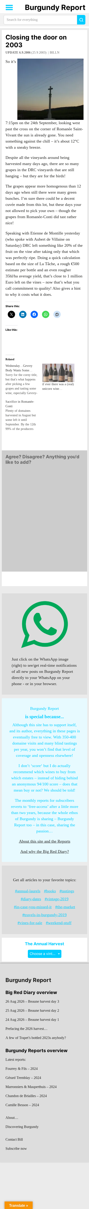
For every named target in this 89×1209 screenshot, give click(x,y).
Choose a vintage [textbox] (44, 954)
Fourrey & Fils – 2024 (21, 1069)
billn (54, 52)
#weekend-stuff (58, 922)
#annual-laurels (27, 891)
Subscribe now (16, 1148)
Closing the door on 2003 (36, 41)
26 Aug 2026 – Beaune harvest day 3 (32, 1001)
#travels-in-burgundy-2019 (44, 915)
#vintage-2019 (56, 899)
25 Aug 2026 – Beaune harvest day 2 (32, 1010)
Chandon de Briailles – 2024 (26, 1096)
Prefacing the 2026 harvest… (26, 1029)
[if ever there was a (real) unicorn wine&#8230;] (58, 373)
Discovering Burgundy (22, 1127)
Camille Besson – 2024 (22, 1105)
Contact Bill (14, 1139)
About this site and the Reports (44, 841)
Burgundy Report (55, 7)
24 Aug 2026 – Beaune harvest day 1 (32, 1019)
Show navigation (9, 7)
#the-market (65, 907)
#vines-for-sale (30, 922)
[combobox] (44, 954)
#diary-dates (31, 899)
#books (50, 891)
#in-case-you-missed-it (33, 907)
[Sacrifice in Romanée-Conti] (23, 415)
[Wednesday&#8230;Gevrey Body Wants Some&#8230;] (23, 379)
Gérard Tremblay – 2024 (23, 1078)
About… (11, 1118)
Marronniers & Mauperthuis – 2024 (31, 1087)
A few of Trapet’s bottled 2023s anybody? (35, 1038)
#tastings (67, 891)
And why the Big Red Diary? (44, 851)
